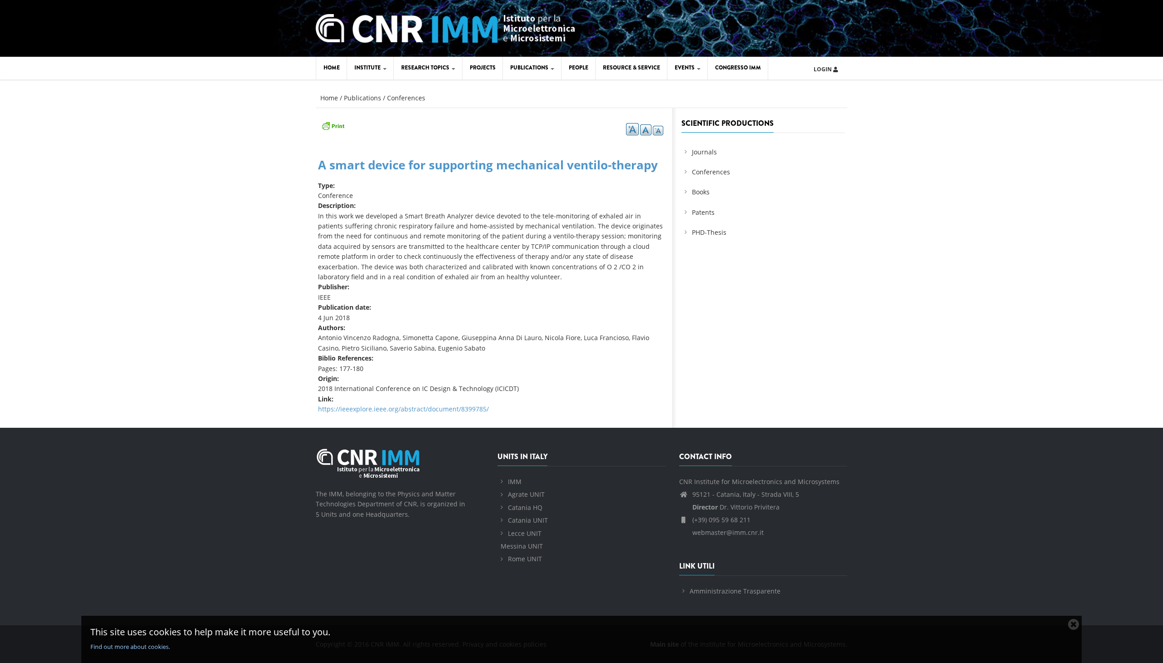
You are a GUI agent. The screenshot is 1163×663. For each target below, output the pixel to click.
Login (823, 69)
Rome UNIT (525, 558)
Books (701, 192)
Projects (483, 68)
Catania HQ (525, 507)
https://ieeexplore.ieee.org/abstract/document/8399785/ (403, 409)
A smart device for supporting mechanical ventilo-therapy (488, 165)
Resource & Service (631, 68)
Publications (530, 68)
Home (331, 68)
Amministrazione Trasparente (735, 591)
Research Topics (426, 68)
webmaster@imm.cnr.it (727, 532)
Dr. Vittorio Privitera (736, 507)
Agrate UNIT (526, 494)
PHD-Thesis (709, 232)
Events (685, 68)
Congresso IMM (738, 68)
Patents (703, 212)
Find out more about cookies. (130, 647)
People (578, 68)
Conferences (406, 98)
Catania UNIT (528, 520)
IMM (515, 481)
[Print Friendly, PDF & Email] (333, 125)
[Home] (445, 27)
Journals (704, 152)
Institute (368, 68)
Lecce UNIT (525, 533)
